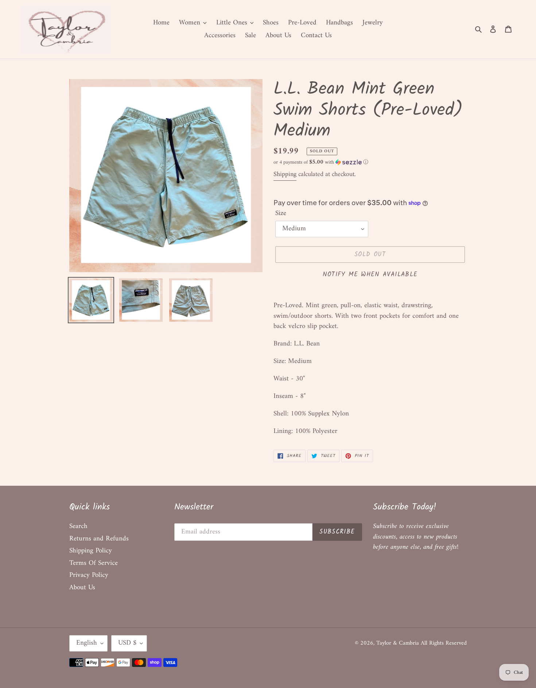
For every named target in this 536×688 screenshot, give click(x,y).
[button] (320, 162)
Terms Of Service (93, 563)
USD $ (127, 643)
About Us (82, 588)
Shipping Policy (90, 551)
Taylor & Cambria (398, 643)
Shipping (284, 174)
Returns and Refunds (99, 539)
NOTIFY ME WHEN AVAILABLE (370, 275)
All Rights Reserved (444, 643)
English (86, 643)
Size (280, 213)
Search (78, 526)
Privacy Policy (88, 575)
